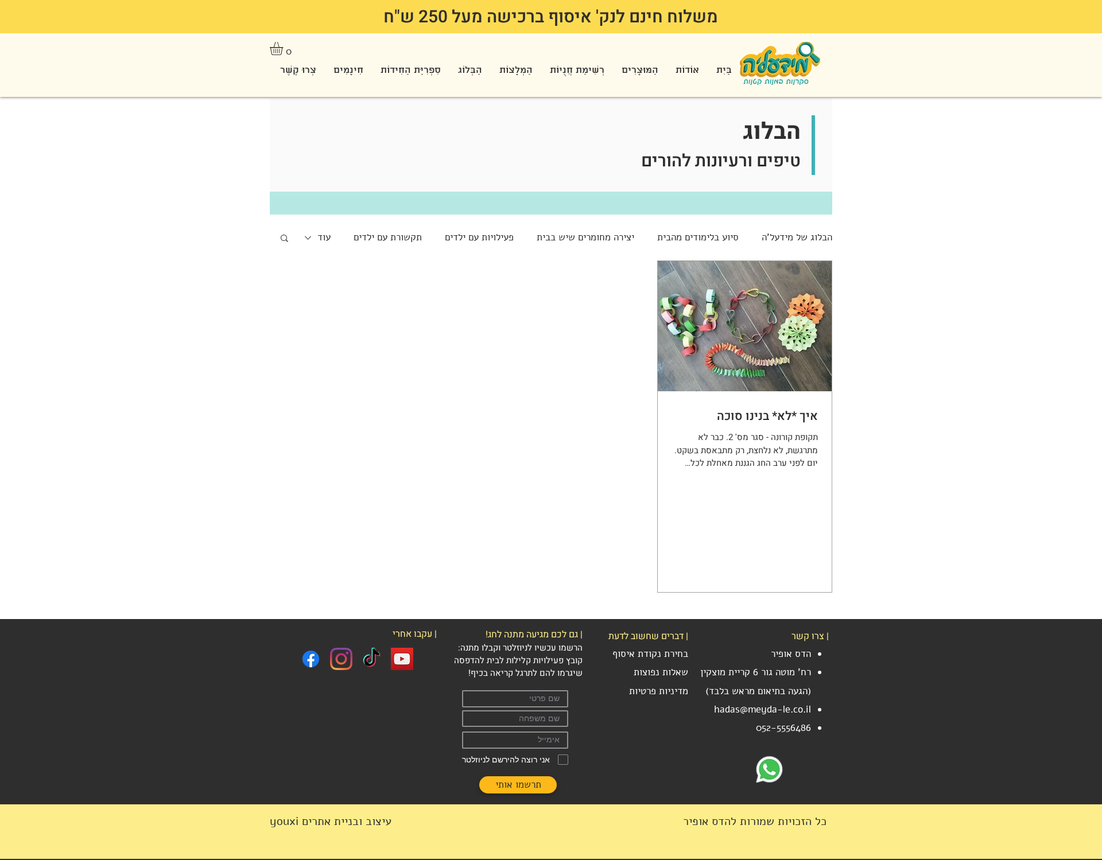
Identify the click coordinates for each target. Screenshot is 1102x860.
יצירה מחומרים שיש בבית (585, 237)
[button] (284, 48)
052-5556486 (783, 727)
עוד (324, 237)
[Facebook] (311, 659)
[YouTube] (402, 659)
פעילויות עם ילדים (479, 237)
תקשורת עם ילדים (388, 237)
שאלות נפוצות (661, 672)
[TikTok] (371, 659)
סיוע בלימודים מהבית (698, 237)
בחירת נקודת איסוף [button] (650, 653)
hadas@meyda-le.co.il (762, 709)
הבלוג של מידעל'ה (797, 237)
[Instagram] (341, 659)
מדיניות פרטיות (658, 691)
